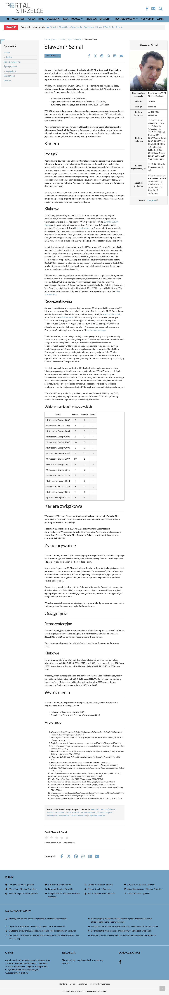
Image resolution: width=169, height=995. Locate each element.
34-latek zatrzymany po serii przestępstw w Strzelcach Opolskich (121, 931)
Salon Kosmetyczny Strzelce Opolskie (144, 889)
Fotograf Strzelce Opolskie (60, 889)
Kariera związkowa (12, 62)
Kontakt (65, 963)
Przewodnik (147, 19)
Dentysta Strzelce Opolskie (21, 885)
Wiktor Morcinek (79, 816)
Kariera (9, 57)
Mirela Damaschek (55, 813)
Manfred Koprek (104, 813)
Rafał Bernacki (67, 317)
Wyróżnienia (9, 76)
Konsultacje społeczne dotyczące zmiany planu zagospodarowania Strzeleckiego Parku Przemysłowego (121, 920)
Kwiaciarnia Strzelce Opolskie (141, 885)
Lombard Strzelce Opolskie (100, 885)
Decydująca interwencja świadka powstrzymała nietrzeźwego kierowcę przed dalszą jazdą (44, 937)
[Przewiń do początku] (162, 988)
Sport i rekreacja (74, 39)
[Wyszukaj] (160, 8)
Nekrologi (91, 19)
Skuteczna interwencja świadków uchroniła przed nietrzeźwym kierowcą (42, 931)
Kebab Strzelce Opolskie (138, 894)
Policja (31, 19)
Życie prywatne (10, 67)
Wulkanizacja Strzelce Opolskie (23, 894)
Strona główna (50, 39)
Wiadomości (18, 19)
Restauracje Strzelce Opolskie (101, 894)
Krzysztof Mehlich (96, 816)
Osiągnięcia (11, 71)
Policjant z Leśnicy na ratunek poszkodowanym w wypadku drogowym (123, 935)
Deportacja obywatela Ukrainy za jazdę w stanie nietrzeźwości (37, 926)
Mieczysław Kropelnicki (58, 816)
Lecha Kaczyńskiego (96, 330)
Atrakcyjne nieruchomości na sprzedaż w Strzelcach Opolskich (38, 919)
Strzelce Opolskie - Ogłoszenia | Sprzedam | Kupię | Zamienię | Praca (86, 27)
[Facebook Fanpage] (146, 8)
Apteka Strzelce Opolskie (59, 885)
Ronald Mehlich (88, 813)
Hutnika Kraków (81, 228)
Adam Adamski (72, 813)
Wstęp (7, 53)
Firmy (41, 19)
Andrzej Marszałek (111, 314)
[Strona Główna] (7, 19)
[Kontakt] (153, 8)
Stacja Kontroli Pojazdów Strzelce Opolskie (63, 895)
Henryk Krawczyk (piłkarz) (103, 809)
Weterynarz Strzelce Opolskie (22, 889)
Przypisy (7, 81)
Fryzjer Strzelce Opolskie (99, 889)
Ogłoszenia (53, 19)
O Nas (72, 984)
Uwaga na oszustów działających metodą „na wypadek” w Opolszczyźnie (124, 926)
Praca (65, 19)
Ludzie (160, 19)
